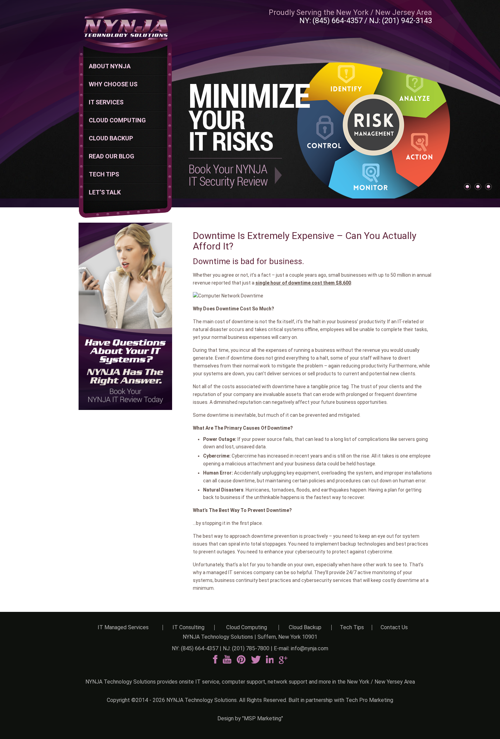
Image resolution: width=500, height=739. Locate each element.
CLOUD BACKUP (111, 138)
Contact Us (394, 627)
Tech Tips (352, 627)
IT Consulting (188, 627)
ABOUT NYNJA (110, 66)
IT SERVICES (106, 102)
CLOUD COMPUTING (117, 120)
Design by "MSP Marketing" (250, 718)
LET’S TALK (105, 192)
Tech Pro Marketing (369, 700)
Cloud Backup (305, 627)
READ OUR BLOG (111, 156)
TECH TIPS (104, 174)
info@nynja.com (309, 648)
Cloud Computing (246, 627)
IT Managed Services (123, 627)
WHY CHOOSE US (113, 84)
